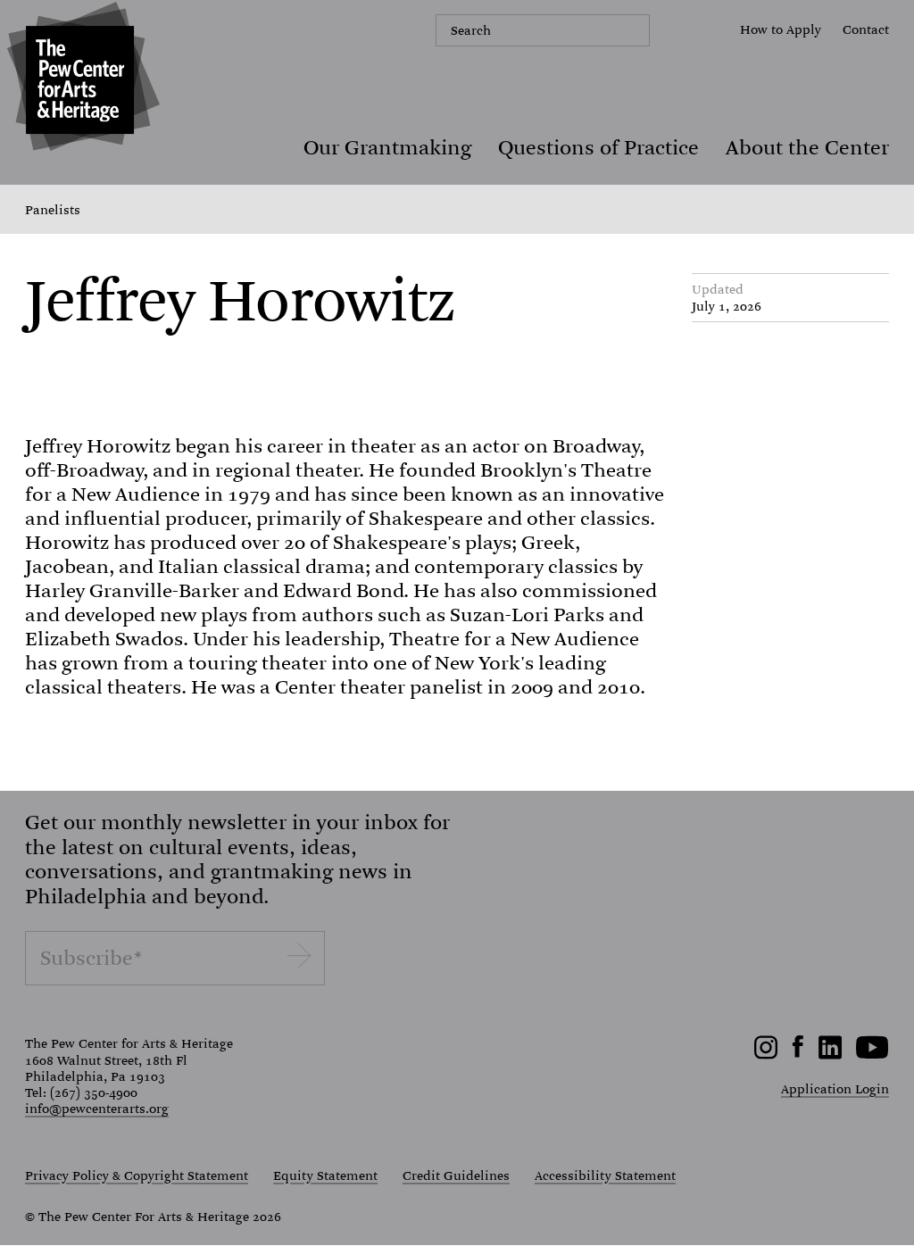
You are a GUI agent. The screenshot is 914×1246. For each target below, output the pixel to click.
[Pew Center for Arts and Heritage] (80, 80)
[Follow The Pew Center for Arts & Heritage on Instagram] (766, 1055)
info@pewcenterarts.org (97, 1108)
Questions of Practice (598, 148)
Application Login (835, 1089)
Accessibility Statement (605, 1175)
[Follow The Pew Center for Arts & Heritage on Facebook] (798, 1053)
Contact (866, 29)
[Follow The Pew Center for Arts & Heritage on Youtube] (872, 1055)
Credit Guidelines (456, 1175)
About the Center (807, 148)
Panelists (52, 210)
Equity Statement (325, 1175)
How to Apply (780, 29)
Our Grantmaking (387, 148)
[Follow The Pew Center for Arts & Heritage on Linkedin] (830, 1055)
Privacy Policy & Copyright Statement (136, 1175)
